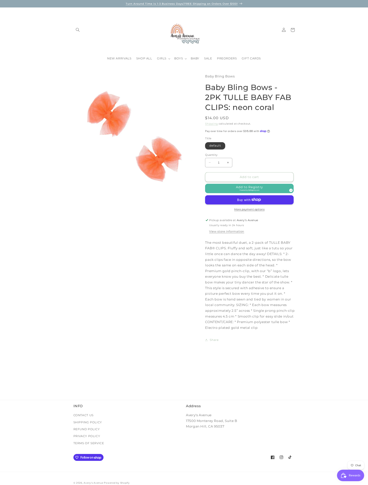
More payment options (249, 209)
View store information (226, 231)
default (215, 145)
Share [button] (214, 339)
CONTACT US (83, 415)
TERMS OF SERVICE (88, 443)
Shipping (211, 123)
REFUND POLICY (86, 429)
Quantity (211, 154)
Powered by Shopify (117, 483)
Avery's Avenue (93, 483)
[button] (77, 29)
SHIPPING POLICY (87, 422)
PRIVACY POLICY (86, 436)
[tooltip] (291, 190)
